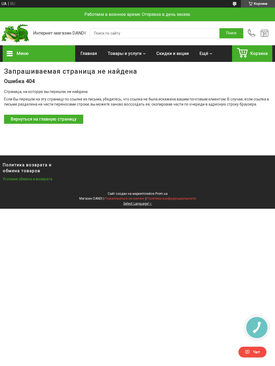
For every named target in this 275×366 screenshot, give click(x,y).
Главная (89, 53)
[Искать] (231, 33)
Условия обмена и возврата (27, 179)
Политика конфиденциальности (171, 198)
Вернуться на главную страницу (44, 119)
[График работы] (264, 33)
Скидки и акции (172, 53)
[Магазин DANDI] (15, 33)
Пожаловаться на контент (125, 198)
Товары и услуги (125, 53)
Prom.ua (161, 194)
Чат (256, 352)
